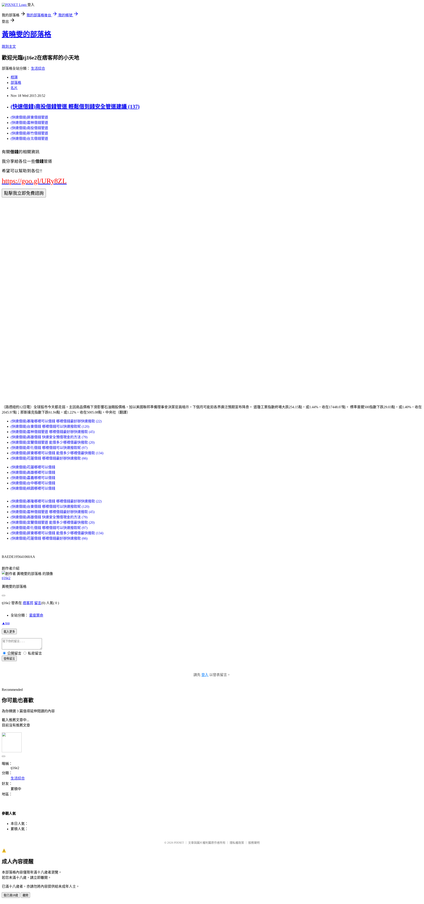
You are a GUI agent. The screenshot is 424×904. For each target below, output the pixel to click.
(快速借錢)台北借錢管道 (29, 138)
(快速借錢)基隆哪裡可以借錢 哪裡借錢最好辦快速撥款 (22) (56, 421)
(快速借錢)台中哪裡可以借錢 (33, 483)
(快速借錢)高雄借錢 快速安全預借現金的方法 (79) (49, 437)
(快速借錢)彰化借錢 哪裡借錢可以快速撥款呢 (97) (49, 448)
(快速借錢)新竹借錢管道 (29, 133)
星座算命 (36, 615)
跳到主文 (9, 46)
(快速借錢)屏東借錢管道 (29, 117)
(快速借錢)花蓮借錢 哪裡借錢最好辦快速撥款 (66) (49, 458)
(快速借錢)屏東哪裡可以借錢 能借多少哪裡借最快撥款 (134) (57, 453)
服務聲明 (254, 842)
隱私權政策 (237, 842)
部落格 (16, 82)
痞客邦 (28, 603)
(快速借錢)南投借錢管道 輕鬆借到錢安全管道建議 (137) (75, 106)
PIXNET (179, 842)
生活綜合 (38, 68)
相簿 (14, 77)
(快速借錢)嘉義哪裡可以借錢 (33, 478)
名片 (14, 88)
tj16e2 (6, 578)
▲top (6, 623)
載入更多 (9, 631)
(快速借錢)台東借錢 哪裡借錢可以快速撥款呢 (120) (50, 426)
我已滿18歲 (11, 895)
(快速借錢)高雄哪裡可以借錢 (33, 472)
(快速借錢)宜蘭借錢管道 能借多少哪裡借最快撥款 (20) (53, 442)
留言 (37, 603)
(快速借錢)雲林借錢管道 (29, 122)
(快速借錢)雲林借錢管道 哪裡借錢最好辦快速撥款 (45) (53, 432)
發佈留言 (9, 658)
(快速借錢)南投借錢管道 (29, 128)
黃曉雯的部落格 (26, 34)
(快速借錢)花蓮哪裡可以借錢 (33, 467)
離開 (25, 895)
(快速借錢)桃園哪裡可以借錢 (33, 488)
